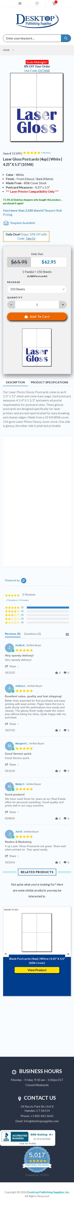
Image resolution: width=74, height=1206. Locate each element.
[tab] (13, 634)
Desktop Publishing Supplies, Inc (48, 1192)
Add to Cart (40, 316)
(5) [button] (22, 607)
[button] (12, 666)
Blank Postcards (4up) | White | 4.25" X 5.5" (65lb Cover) (37, 960)
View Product (37, 970)
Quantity (14, 297)
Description (15, 382)
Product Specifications (49, 382)
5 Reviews (46, 153)
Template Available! (22, 223)
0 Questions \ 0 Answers (18, 600)
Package (13, 282)
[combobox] (19, 38)
